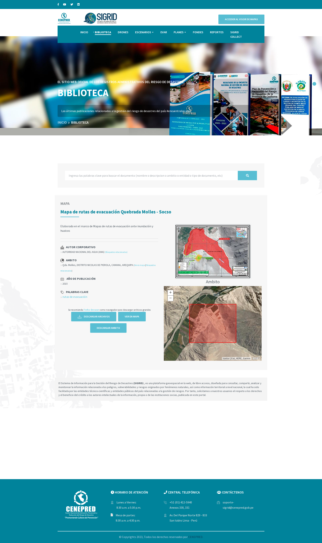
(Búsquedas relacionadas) (116, 252)
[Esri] (256, 358)
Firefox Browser (91, 309)
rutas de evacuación (74, 297)
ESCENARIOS (143, 32)
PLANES (179, 32)
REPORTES (217, 32)
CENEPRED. (195, 537)
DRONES (123, 32)
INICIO (84, 32)
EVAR (163, 32)
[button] (314, 84)
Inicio (62, 122)
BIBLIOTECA (103, 32)
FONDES (198, 32)
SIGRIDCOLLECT (236, 34)
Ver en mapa (139, 265)
